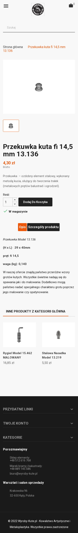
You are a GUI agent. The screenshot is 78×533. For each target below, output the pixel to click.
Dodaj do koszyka (35, 202)
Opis (22, 227)
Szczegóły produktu (43, 227)
